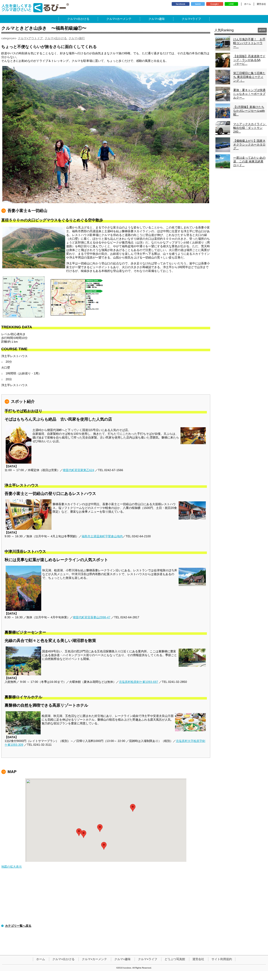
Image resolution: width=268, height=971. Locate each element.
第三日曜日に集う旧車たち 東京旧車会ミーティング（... (249, 76)
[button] (104, 846)
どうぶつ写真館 (175, 959)
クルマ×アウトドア (30, 38)
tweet (198, 4)
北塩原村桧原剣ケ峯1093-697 (138, 681)
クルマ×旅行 (76, 38)
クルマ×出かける (56, 38)
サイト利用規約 (221, 959)
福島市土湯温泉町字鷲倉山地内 (102, 536)
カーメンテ (124, 18)
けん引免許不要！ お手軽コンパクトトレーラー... (249, 43)
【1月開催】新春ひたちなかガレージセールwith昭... (249, 110)
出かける (83, 18)
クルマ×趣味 (122, 959)
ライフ (196, 18)
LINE (231, 4)
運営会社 (261, 4)
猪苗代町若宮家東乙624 (78, 470)
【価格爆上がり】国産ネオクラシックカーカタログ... (249, 144)
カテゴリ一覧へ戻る (18, 925)
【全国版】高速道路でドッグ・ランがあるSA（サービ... (249, 60)
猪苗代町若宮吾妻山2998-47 (91, 617)
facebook (180, 4)
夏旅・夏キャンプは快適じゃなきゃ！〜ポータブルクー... (249, 93)
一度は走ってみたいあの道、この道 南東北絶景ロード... (249, 161)
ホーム (247, 4)
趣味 (162, 18)
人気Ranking (224, 30)
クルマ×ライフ (147, 959)
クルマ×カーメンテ (94, 959)
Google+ (214, 4)
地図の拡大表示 (11, 866)
